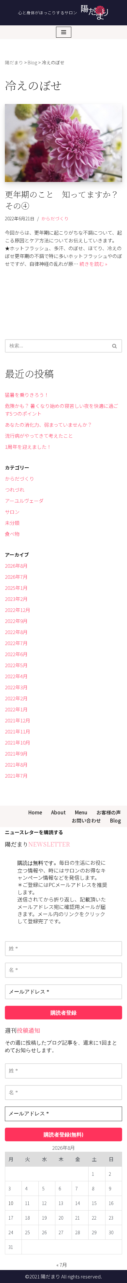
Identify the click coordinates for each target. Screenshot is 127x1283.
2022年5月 (16, 665)
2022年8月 (16, 632)
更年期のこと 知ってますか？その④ (62, 199)
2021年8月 (16, 764)
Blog (115, 820)
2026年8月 (16, 565)
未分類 (12, 522)
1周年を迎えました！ (28, 446)
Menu (81, 812)
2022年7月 (16, 643)
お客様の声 (108, 812)
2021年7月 (16, 775)
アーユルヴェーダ (24, 500)
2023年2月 (16, 598)
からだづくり (55, 218)
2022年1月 (16, 709)
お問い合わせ (86, 820)
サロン (12, 511)
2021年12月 (17, 720)
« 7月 (61, 1264)
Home (35, 812)
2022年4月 (16, 676)
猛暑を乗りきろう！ (27, 394)
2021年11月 (17, 731)
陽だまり (50, 1276)
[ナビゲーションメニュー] (63, 32)
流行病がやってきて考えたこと (39, 435)
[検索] (114, 346)
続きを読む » (93, 263)
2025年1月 (16, 587)
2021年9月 (16, 753)
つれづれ (14, 489)
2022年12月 (17, 609)
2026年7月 (16, 576)
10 (10, 1203)
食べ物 (12, 533)
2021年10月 (17, 742)
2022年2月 (16, 698)
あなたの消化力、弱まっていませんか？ (48, 424)
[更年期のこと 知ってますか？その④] (63, 143)
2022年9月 (16, 620)
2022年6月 (16, 654)
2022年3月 (16, 687)
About (58, 812)
